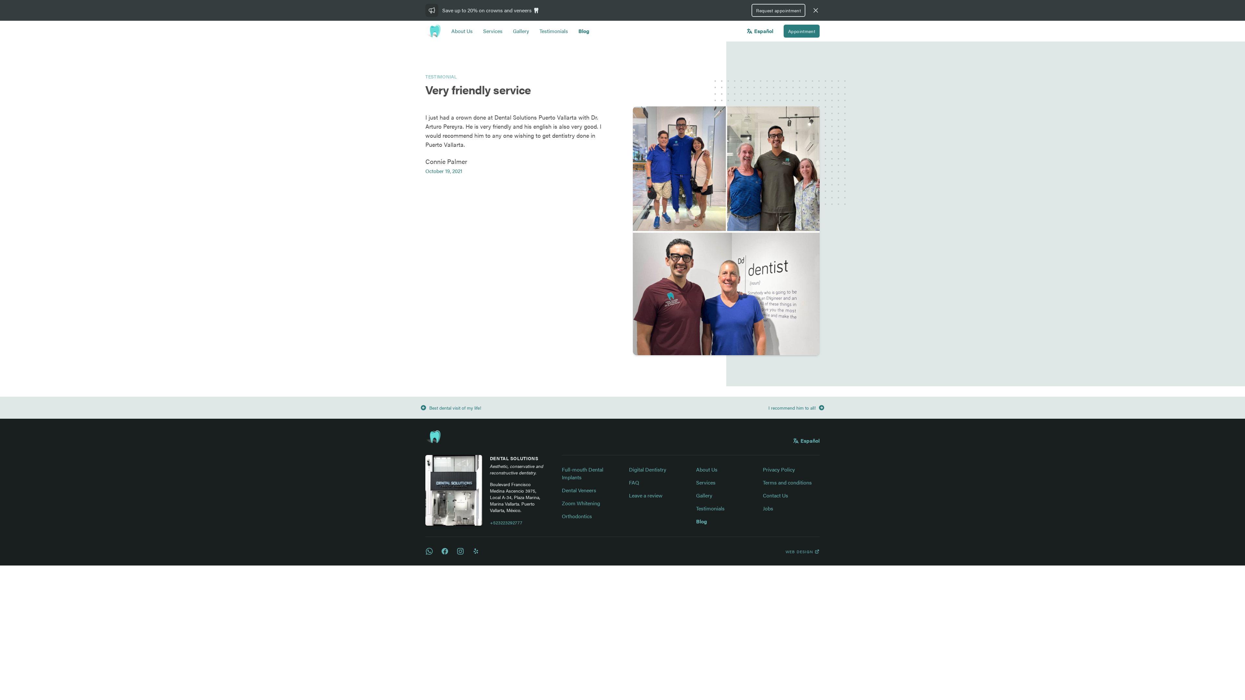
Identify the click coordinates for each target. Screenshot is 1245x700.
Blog (583, 31)
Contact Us (775, 495)
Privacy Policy (779, 469)
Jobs (768, 508)
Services (493, 31)
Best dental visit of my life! (455, 407)
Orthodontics (577, 516)
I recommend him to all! (792, 407)
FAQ (634, 482)
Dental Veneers (579, 490)
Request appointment (778, 10)
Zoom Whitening (581, 503)
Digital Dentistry (647, 469)
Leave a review (645, 495)
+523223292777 (506, 522)
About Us (462, 31)
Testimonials (554, 31)
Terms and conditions (787, 482)
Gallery (521, 31)
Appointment (801, 31)
